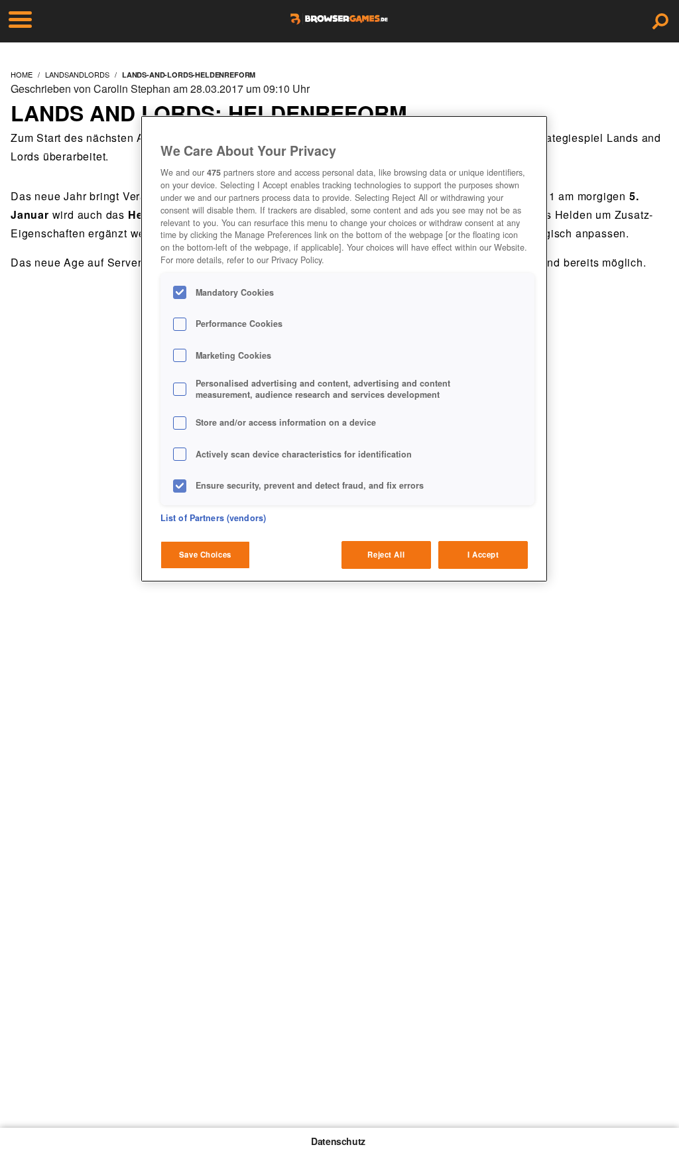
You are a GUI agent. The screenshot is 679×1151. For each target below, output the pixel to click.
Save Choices (205, 554)
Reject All (385, 554)
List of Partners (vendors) (213, 518)
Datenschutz (338, 1141)
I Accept (483, 554)
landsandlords (77, 74)
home (21, 74)
